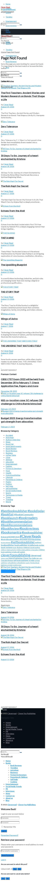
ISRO (37, 558)
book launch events (13, 446)
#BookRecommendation (16, 521)
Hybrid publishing (13, 475)
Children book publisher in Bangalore (28, 550)
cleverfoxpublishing (15, 555)
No (19, 869)
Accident (9, 435)
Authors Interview (13, 440)
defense (9, 459)
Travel (8, 497)
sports (28, 563)
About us (9, 740)
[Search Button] (21, 24)
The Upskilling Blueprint (14, 264)
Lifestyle (9, 477)
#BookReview (10, 528)
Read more (5, 605)
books (15, 547)
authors (38, 542)
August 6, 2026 (7, 353)
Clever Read (8, 104)
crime (8, 457)
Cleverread (12, 713)
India (34, 558)
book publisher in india (24, 545)
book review (39, 545)
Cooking (13, 782)
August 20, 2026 (7, 107)
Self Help (9, 486)
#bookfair (7, 514)
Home (8, 4)
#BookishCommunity (23, 514)
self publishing (11, 488)
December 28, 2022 (9, 391)
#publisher (36, 539)
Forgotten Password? (9, 835)
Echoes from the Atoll (13, 210)
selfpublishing (21, 563)
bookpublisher (7, 545)
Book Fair (10, 444)
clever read (4, 558)
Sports (8, 493)
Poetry (8, 482)
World (8, 502)
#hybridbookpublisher (10, 539)
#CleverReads (30, 536)
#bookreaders (28, 518)
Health (8, 473)
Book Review (11, 448)
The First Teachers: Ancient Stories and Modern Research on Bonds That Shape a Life (23, 96)
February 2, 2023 (8, 427)
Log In (3, 860)
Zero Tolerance (9, 126)
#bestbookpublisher (14, 511)
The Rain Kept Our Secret (14, 186)
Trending (9, 17)
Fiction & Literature (13, 468)
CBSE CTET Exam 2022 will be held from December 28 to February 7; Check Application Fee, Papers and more (22, 383)
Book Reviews (11, 62)
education (10, 462)
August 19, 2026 (7, 134)
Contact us (10, 738)
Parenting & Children (14, 479)
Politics (9, 484)
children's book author (31, 547)
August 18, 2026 (7, 166)
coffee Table (11, 455)
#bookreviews (29, 528)
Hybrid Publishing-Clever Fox (20, 558)
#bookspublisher (32, 532)
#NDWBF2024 (26, 539)
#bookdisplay (36, 511)
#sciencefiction (6, 542)
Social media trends (13, 490)
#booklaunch (9, 518)
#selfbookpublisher (23, 542)
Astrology (10, 437)
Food (8, 471)
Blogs (8, 442)
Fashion (9, 466)
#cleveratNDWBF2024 (10, 537)
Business (9, 453)
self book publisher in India (23, 560)
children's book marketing (8, 550)
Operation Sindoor (7, 560)
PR (7, 731)
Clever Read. (5, 7)
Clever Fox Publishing (26, 713)
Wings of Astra (9, 318)
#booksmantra (11, 532)
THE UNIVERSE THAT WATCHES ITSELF (21, 345)
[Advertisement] (23, 683)
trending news (17, 565)
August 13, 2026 (7, 218)
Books (8, 725)
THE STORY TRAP (10, 291)
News (8, 736)
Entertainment (11, 464)
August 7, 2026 (7, 326)
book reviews (7, 547)
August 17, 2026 (7, 193)
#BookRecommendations (16, 525)
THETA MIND (7, 237)
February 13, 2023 (8, 409)
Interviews (10, 733)
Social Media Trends (14, 729)
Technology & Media (14, 495)
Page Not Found (12, 52)
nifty (40, 558)
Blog (7, 68)
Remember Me (10, 827)
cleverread (36, 555)
